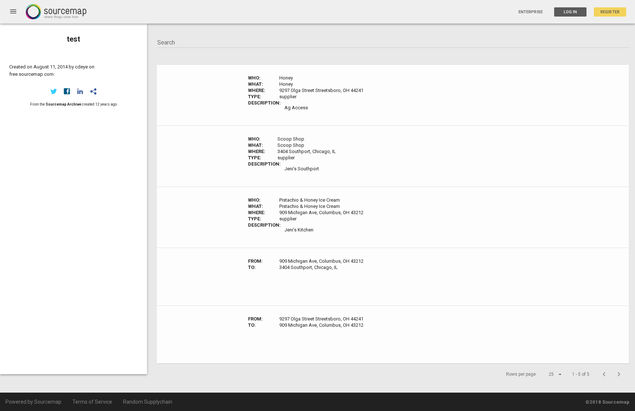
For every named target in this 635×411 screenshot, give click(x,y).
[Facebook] (66, 91)
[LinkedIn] (80, 91)
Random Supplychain (147, 402)
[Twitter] (53, 91)
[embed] (93, 91)
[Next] (618, 374)
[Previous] (604, 374)
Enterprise (531, 12)
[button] (548, 374)
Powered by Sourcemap (33, 402)
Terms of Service (92, 402)
